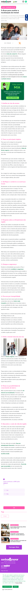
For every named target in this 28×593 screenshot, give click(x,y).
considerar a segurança (17, 269)
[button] (7, 589)
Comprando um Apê (10, 7)
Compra (5, 516)
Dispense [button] (15, 586)
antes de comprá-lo (12, 53)
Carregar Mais (14, 547)
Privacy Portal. (18, 582)
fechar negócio (10, 356)
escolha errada (5, 453)
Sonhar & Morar (6, 1)
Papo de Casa (4, 570)
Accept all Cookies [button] (7, 586)
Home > (4, 7)
